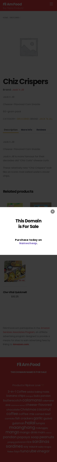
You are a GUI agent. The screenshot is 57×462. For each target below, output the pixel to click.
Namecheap (28, 243)
